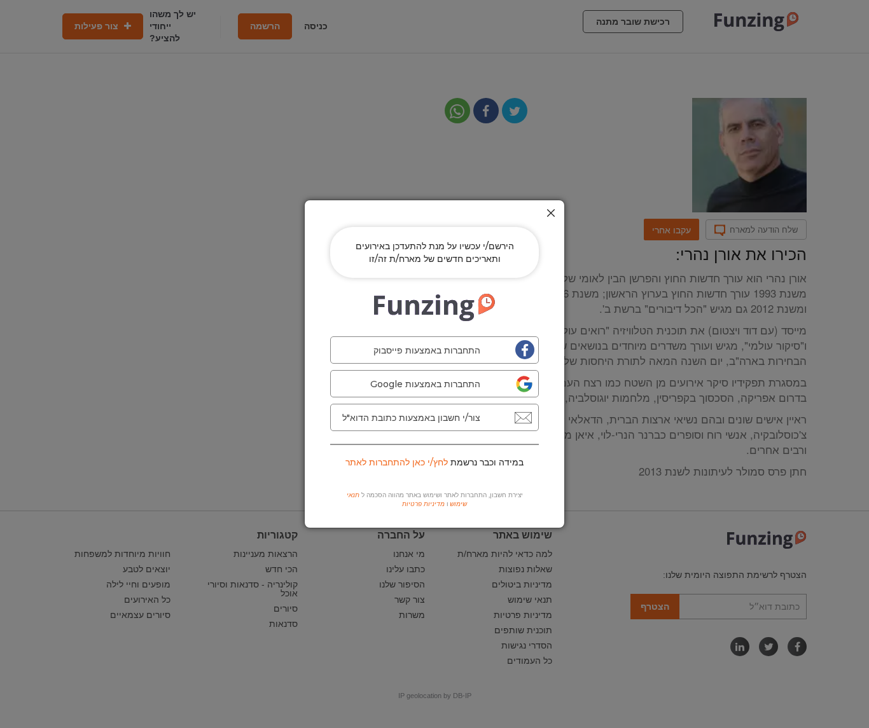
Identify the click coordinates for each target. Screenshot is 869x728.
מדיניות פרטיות (423, 504)
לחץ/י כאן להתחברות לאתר (396, 462)
